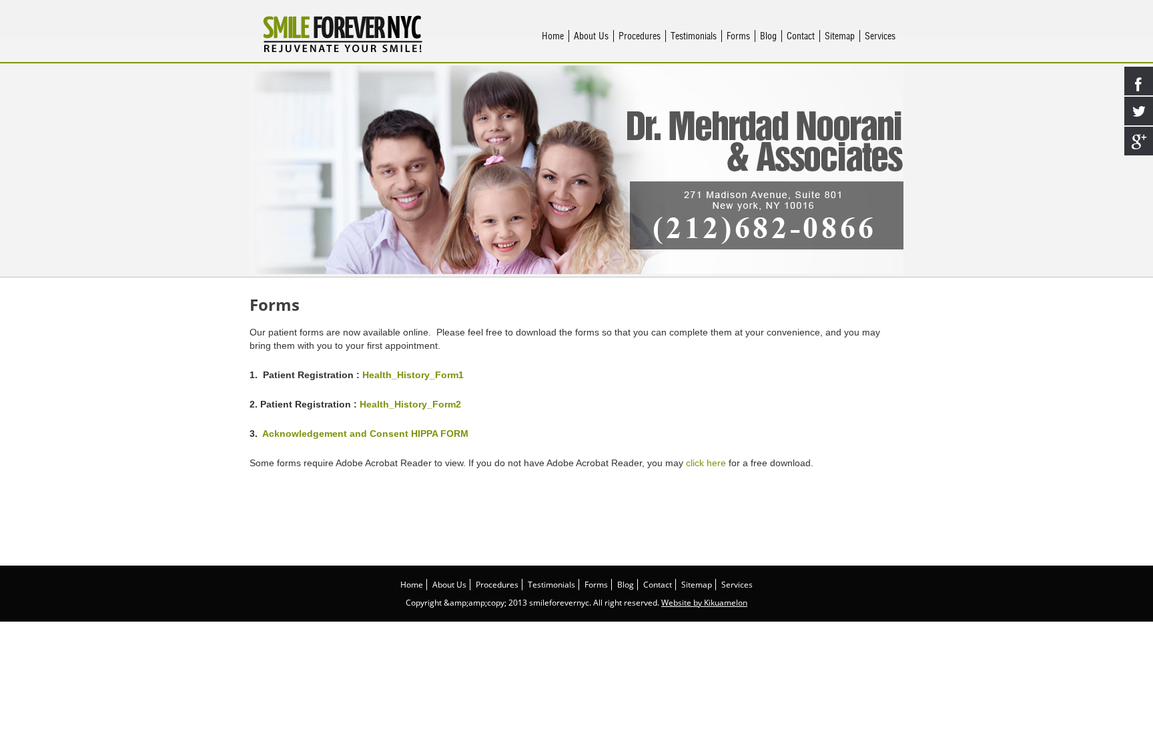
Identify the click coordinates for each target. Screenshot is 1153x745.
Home (553, 36)
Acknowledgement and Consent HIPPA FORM (365, 433)
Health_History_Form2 (410, 404)
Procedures (640, 36)
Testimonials (694, 36)
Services (880, 36)
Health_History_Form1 (413, 374)
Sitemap (840, 36)
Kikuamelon (725, 602)
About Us (591, 36)
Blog (768, 36)
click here (706, 463)
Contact (801, 36)
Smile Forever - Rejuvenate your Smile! (342, 34)
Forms (738, 36)
